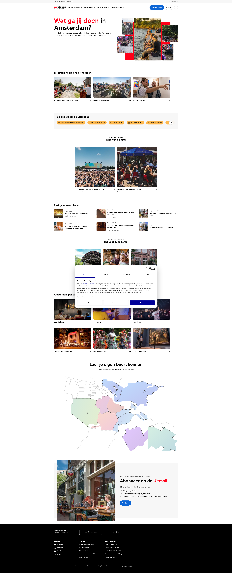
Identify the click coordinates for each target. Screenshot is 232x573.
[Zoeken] (176, 8)
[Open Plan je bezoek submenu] (108, 7)
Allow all (142, 303)
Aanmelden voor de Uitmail (113, 551)
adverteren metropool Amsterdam (90, 554)
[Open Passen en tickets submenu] (124, 7)
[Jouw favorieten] (171, 8)
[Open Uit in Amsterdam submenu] (81, 7)
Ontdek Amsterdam (90, 532)
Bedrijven (116, 532)
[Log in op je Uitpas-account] (167, 8)
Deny (90, 303)
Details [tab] (106, 274)
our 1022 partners (88, 284)
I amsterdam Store (111, 557)
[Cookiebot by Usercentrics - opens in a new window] (147, 268)
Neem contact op (84, 557)
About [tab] (147, 274)
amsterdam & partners (86, 544)
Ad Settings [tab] (126, 274)
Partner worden (84, 547)
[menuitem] (75, 7)
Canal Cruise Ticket (111, 544)
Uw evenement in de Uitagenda (115, 554)
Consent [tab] (85, 275)
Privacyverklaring (86, 566)
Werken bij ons (84, 551)
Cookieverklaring (73, 566)
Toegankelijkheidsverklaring (102, 566)
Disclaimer (116, 566)
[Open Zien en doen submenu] (94, 7)
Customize (115, 303)
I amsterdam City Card (112, 547)
